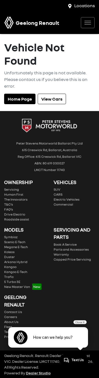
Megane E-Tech (16, 247)
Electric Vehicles (66, 199)
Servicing (11, 189)
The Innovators (16, 199)
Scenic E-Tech (14, 242)
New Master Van (17, 287)
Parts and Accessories (71, 249)
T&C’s (8, 204)
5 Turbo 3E (12, 282)
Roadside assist (16, 219)
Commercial (63, 204)
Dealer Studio (38, 373)
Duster (9, 257)
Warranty (61, 254)
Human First (13, 194)
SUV (57, 189)
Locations (84, 5)
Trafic (9, 277)
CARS (58, 194)
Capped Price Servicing (72, 259)
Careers (10, 317)
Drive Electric (14, 214)
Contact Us (13, 312)
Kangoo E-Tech (15, 272)
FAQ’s (8, 209)
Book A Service (65, 244)
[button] (88, 22)
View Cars (51, 99)
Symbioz (11, 237)
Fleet (8, 327)
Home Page (20, 99)
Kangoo (10, 267)
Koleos (9, 252)
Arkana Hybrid (16, 262)
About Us (11, 322)
